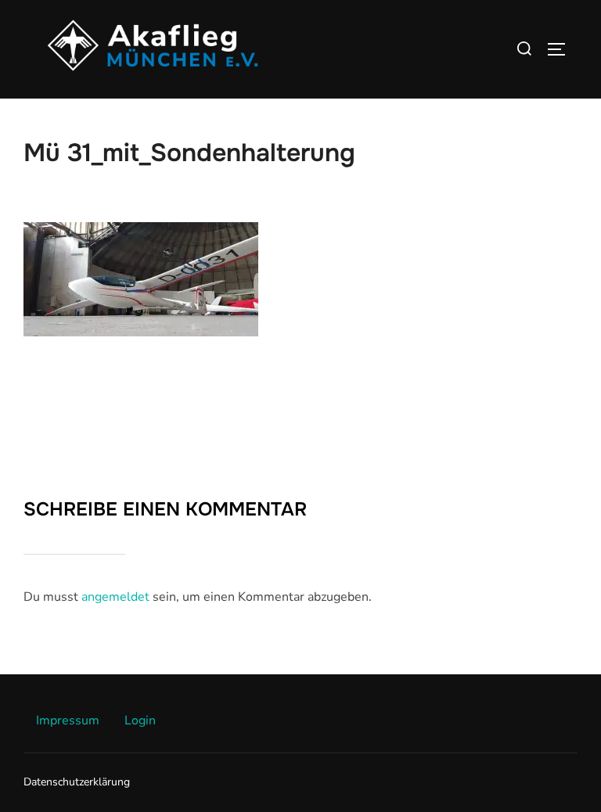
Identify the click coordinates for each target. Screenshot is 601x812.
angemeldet (115, 596)
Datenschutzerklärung (76, 781)
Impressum (67, 720)
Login (140, 720)
